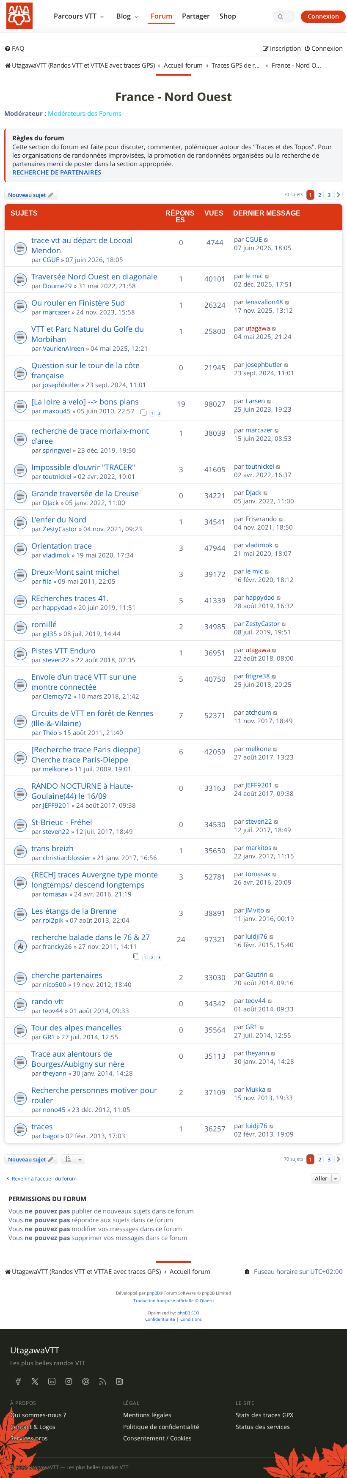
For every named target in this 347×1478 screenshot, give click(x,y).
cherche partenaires (66, 975)
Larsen (255, 400)
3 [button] (329, 195)
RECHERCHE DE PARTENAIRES (56, 172)
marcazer (56, 312)
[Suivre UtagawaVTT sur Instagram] (68, 1381)
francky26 (57, 946)
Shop (228, 16)
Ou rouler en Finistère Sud (78, 303)
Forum (161, 16)
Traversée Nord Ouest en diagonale (94, 276)
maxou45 (57, 411)
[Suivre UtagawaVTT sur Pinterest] (85, 1381)
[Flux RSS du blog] (119, 1381)
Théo (50, 732)
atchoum (258, 712)
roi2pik (53, 920)
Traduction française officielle (163, 1300)
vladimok (56, 555)
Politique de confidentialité (161, 1427)
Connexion (323, 16)
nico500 (54, 984)
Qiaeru (207, 1300)
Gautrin (256, 974)
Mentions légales (147, 1415)
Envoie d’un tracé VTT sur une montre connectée (83, 682)
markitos (258, 847)
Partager (196, 16)
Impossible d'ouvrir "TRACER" (83, 467)
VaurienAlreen (63, 348)
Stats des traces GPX (264, 1415)
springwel (57, 450)
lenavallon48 (264, 302)
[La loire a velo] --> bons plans (85, 401)
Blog (124, 16)
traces (42, 1126)
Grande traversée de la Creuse (85, 493)
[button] (338, 195)
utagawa (257, 328)
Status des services (263, 1427)
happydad (57, 607)
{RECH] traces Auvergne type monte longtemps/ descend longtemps (94, 879)
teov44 (53, 1010)
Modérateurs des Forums (84, 113)
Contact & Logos (32, 1427)
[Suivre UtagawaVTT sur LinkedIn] (51, 1381)
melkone (55, 769)
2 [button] (319, 195)
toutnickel (57, 476)
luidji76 (256, 936)
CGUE (51, 259)
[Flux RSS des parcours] (102, 1381)
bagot (51, 1135)
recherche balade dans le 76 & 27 (90, 937)
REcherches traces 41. (70, 598)
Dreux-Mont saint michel (75, 572)
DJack (51, 502)
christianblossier (67, 857)
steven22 (56, 660)
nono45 (54, 1109)
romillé (44, 624)
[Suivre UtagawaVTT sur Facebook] (17, 1381)
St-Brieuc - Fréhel (61, 822)
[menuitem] (14, 48)
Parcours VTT (76, 16)
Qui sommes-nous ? (38, 1415)
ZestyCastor (60, 529)
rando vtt (47, 1001)
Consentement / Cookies (157, 1438)
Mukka (255, 1089)
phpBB (153, 1293)
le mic (254, 275)
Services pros (29, 1438)
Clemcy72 (57, 696)
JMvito (254, 910)
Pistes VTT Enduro (63, 650)
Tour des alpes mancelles (76, 1027)
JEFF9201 (56, 805)
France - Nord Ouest (173, 96)
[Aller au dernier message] (266, 239)
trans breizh (52, 848)
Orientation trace (61, 546)
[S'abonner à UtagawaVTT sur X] (34, 1381)
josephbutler (61, 384)
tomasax (55, 894)
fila (47, 581)
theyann (54, 1073)
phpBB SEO (188, 1313)
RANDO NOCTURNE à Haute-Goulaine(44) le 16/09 (82, 791)
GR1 (49, 1037)
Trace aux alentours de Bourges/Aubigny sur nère (77, 1059)
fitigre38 (257, 676)
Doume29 (57, 285)
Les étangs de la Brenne (73, 911)
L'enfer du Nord (58, 519)
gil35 (50, 633)
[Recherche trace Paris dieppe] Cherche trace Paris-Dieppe (85, 754)
